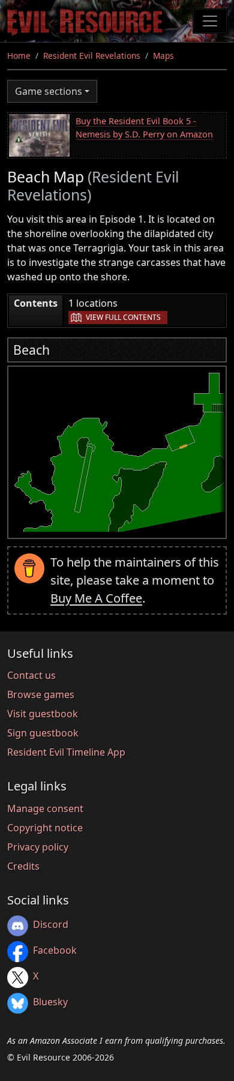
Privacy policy (37, 847)
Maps (163, 55)
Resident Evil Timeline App (66, 752)
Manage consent (45, 808)
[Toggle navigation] (210, 21)
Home (19, 55)
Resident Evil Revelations (91, 55)
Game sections (48, 91)
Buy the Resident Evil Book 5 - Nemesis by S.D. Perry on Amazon (144, 127)
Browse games (40, 694)
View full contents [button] (123, 317)
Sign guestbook (43, 732)
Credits (23, 866)
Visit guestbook (42, 713)
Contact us (31, 675)
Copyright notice (45, 827)
